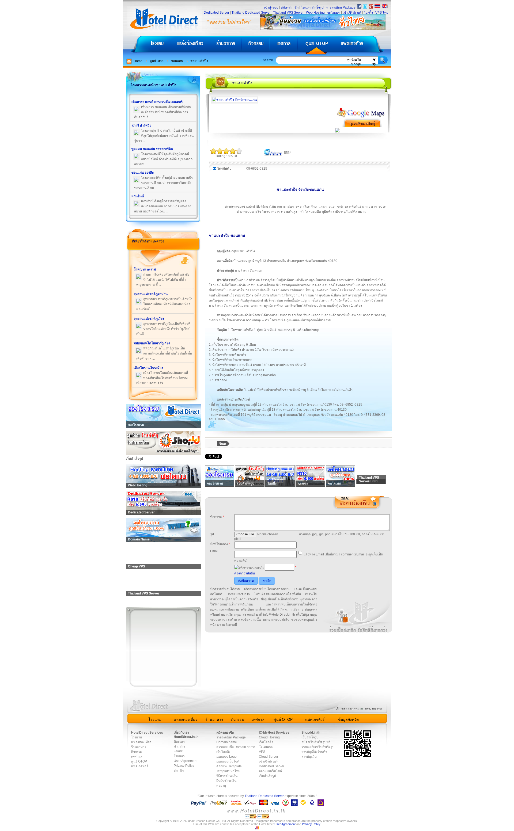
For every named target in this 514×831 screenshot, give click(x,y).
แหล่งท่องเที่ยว (189, 45)
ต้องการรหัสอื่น (244, 573)
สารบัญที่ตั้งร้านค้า (314, 752)
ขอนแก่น (177, 61)
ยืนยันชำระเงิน (226, 781)
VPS (262, 752)
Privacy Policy (184, 766)
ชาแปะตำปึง (199, 61)
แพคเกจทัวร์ (362, 45)
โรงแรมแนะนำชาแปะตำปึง (153, 85)
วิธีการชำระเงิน (226, 776)
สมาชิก (179, 770)
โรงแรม (146, 45)
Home (138, 61)
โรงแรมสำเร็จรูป (312, 7)
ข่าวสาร (179, 746)
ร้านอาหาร (225, 45)
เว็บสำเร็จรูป (267, 776)
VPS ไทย (381, 12)
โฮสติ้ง (368, 12)
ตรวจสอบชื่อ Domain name (235, 747)
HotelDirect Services (147, 732)
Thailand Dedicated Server (251, 12)
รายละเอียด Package (341, 7)
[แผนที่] (361, 116)
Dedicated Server (216, 12)
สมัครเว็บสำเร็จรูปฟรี (315, 742)
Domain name (226, 742)
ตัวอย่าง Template (229, 766)
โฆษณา (179, 756)
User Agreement (185, 761)
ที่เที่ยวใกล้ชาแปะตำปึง (148, 241)
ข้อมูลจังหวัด (348, 719)
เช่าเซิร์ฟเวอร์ (352, 12)
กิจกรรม (256, 45)
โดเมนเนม (266, 747)
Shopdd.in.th (310, 732)
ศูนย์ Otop (157, 61)
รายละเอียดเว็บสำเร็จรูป (317, 747)
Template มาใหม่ (228, 771)
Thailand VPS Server (288, 12)
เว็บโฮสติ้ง (223, 752)
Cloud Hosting (269, 737)
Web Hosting (315, 12)
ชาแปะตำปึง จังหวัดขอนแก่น (300, 189)
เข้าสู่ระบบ (271, 7)
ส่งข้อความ (246, 581)
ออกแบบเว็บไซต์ (227, 761)
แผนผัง (178, 751)
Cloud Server (268, 756)
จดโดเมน (333, 12)
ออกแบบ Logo (226, 756)
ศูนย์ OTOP (316, 45)
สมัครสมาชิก (289, 7)
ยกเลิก (267, 581)
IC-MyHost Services (274, 732)
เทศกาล (284, 45)
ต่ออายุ (221, 785)
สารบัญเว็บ (309, 756)
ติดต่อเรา (180, 742)
